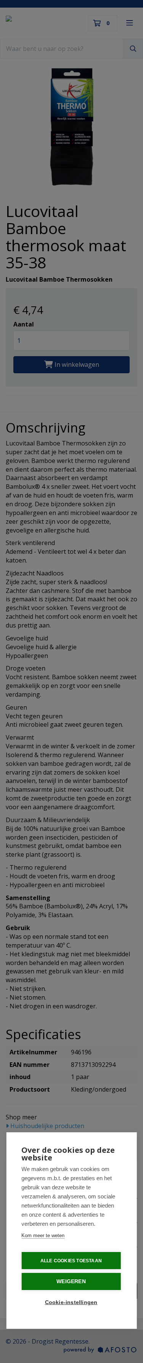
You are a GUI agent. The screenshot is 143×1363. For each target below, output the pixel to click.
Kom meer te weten (42, 1235)
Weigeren (71, 1281)
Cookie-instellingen (71, 1302)
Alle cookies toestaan (71, 1260)
